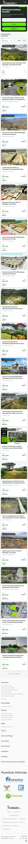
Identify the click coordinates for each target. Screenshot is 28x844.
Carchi (3, 731)
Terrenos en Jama (6, 719)
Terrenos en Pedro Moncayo (9, 690)
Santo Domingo (7, 736)
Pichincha (4, 682)
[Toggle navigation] (25, 2)
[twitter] (26, 838)
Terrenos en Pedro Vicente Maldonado (12, 694)
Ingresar (22, 819)
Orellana (4, 756)
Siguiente (18, 673)
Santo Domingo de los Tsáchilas (13, 762)
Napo (3, 723)
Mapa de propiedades (10, 819)
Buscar (14, 24)
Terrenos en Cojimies (7, 715)
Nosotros (17, 812)
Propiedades (14, 815)
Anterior (9, 673)
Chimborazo (5, 746)
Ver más (3, 699)
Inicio (9, 812)
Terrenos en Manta (6, 713)
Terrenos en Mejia (6, 692)
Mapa (24, 40)
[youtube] (26, 841)
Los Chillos (5, 741)
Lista (19, 40)
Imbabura (4, 751)
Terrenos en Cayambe (7, 696)
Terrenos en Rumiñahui (8, 688)
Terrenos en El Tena (7, 727)
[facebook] (23, 838)
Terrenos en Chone (6, 717)
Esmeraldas (5, 703)
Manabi (4, 710)
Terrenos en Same (6, 706)
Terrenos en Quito (6, 686)
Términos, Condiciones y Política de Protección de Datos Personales (13, 826)
